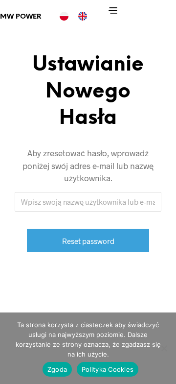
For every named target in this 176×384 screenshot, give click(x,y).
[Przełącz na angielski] (82, 16)
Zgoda (57, 369)
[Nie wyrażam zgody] (164, 348)
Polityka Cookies (107, 369)
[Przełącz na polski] (64, 16)
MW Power (20, 17)
